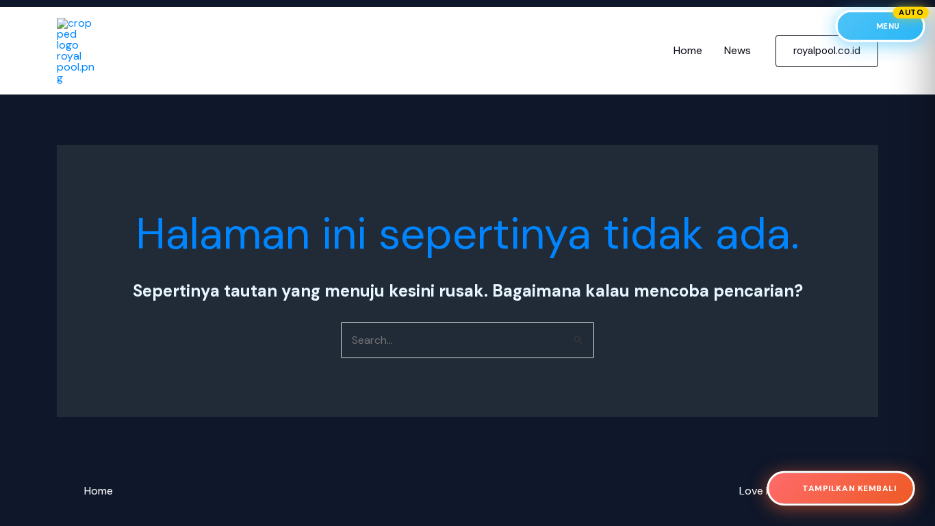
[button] (827, 51)
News (737, 50)
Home (688, 50)
